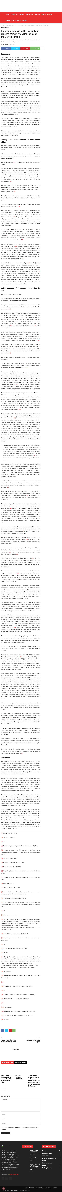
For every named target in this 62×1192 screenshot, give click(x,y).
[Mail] (19, 1052)
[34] (21, 657)
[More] (42, 48)
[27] (24, 531)
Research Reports (40, 15)
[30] (17, 554)
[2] (14, 162)
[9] (22, 240)
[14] (10, 309)
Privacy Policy (48, 1187)
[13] (39, 271)
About (13, 15)
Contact (18, 20)
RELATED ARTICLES (7, 1062)
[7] (14, 217)
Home (7, 15)
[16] (35, 326)
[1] (13, 158)
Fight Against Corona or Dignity (33, 1041)
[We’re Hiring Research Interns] (25, 1159)
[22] (15, 418)
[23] (34, 455)
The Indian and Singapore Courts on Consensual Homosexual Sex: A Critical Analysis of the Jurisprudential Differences (34, 1081)
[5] (15, 191)
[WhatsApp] (14, 1030)
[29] (10, 552)
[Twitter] (6, 1030)
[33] (15, 627)
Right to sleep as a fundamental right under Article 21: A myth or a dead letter (6, 1079)
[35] (11, 717)
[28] (26, 539)
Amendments (20, 15)
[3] (11, 181)
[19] (27, 367)
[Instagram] (16, 1052)
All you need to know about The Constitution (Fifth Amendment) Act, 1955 (35, 1166)
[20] (17, 384)
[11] (22, 258)
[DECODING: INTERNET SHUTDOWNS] (21, 1070)
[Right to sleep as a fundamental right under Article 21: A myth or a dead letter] (7, 1070)
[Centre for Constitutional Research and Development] (31, 6)
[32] (18, 573)
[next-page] (5, 1089)
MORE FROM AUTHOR (20, 1062)
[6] (19, 206)
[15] (11, 326)
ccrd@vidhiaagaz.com (13, 1174)
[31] (33, 558)
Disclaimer (31, 1187)
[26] (11, 508)
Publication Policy (40, 1187)
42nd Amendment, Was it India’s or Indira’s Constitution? (35, 1152)
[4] (7, 187)
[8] (7, 235)
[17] (39, 340)
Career (24, 20)
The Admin (5, 44)
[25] (27, 495)
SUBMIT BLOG (10, 20)
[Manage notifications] (3, 1188)
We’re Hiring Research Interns (34, 1158)
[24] (8, 487)
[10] (16, 246)
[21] (19, 409)
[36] (22, 753)
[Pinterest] (10, 1030)
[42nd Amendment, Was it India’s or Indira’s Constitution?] (25, 1152)
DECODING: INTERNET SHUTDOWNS (18, 1077)
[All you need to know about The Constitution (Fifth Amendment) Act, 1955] (25, 1165)
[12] (28, 263)
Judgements (29, 15)
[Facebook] (2, 1030)
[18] (9, 353)
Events (49, 15)
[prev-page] (2, 1089)
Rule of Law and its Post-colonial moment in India (8, 1041)
